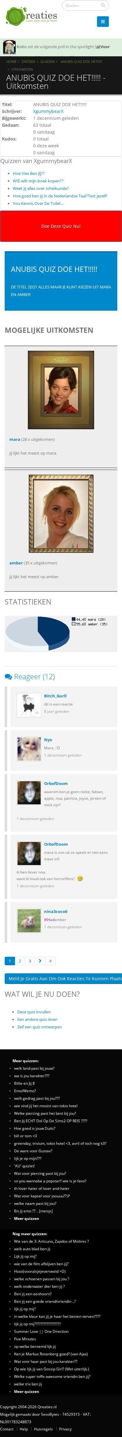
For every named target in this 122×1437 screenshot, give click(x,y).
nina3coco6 (55, 911)
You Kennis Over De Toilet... (38, 203)
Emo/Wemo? (25, 1090)
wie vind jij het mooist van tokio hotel (46, 1105)
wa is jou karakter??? (31, 1075)
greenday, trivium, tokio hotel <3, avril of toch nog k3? (60, 1143)
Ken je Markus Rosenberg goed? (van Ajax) (51, 1353)
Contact (6, 1428)
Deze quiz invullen (34, 1012)
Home (11, 61)
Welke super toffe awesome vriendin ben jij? (52, 1376)
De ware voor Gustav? (33, 1150)
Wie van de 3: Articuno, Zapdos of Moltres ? (51, 1241)
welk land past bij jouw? (34, 1068)
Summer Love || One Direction (41, 1331)
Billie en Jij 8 (24, 1083)
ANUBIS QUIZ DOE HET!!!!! (81, 61)
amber (16, 563)
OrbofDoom (56, 783)
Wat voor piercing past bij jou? (40, 1173)
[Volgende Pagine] (40, 961)
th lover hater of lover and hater (41, 1188)
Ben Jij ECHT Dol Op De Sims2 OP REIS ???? (50, 1120)
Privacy (65, 1428)
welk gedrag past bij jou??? (37, 1098)
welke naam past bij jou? (35, 1203)
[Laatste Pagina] (50, 961)
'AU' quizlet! (24, 1165)
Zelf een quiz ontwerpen (39, 1027)
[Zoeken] (103, 5)
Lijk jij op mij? (25, 1256)
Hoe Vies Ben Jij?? (29, 173)
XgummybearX (48, 111)
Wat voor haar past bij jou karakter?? (45, 1361)
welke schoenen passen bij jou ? (41, 1278)
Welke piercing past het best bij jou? (45, 1113)
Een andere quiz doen (37, 1019)
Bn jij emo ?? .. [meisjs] (33, 1210)
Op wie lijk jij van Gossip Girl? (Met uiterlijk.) (51, 1368)
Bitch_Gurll (55, 696)
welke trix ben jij (28, 1383)
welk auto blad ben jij (32, 1248)
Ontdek (28, 61)
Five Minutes (25, 1338)
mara (14, 439)
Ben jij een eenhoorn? (33, 1293)
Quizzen (47, 61)
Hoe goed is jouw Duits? (34, 1128)
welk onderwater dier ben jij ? (39, 1286)
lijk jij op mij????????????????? (37, 1323)
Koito (22, 46)
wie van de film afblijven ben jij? (41, 1263)
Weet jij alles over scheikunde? (41, 188)
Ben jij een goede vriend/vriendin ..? (45, 1301)
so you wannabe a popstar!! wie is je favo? (50, 1180)
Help (24, 1428)
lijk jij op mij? (25, 1308)
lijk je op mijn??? (27, 1158)
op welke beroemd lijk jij (35, 1346)
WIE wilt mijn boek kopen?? (38, 181)
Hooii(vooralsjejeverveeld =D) (40, 1271)
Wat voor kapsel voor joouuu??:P (42, 1195)
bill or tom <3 (25, 1135)
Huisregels (43, 1428)
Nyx (48, 739)
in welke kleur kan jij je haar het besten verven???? (57, 1316)
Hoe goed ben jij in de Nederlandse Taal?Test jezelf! (60, 196)
